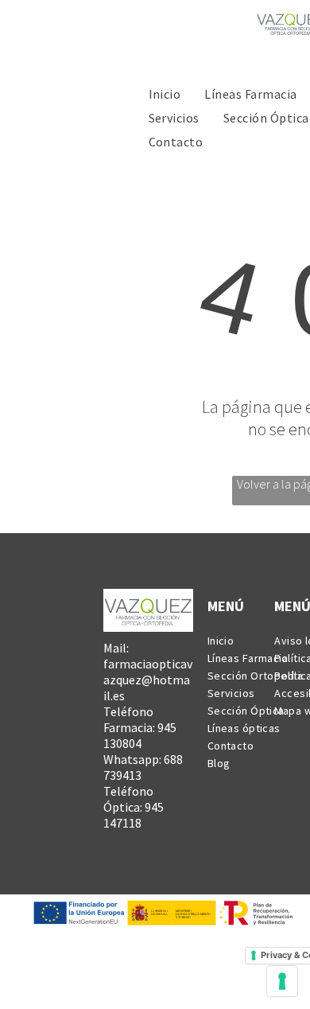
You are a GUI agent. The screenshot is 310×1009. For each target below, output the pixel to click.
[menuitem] (165, 93)
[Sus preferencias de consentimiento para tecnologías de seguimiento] (282, 981)
